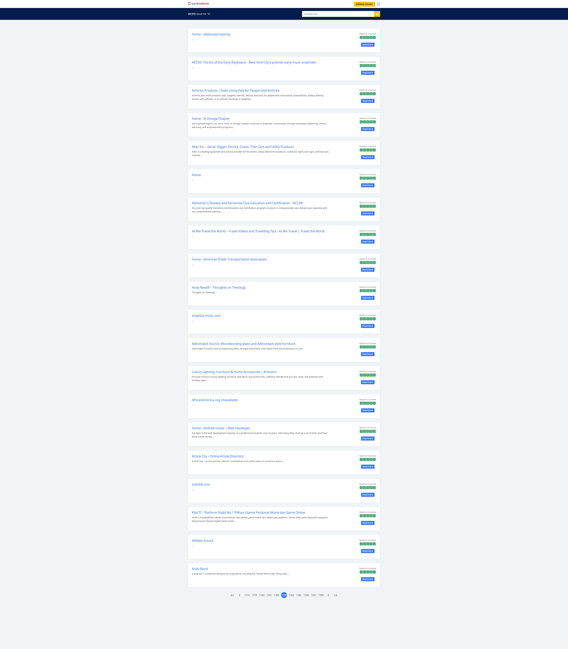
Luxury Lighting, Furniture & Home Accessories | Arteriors (234, 372)
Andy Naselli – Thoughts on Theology (219, 287)
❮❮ (232, 595)
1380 (261, 595)
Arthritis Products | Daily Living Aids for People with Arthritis (236, 90)
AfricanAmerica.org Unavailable (215, 400)
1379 (254, 595)
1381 (269, 595)
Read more (368, 44)
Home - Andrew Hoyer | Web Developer (221, 428)
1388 (321, 595)
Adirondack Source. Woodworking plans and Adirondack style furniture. (244, 344)
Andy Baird (200, 569)
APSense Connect (364, 4)
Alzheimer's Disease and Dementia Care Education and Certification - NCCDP (247, 203)
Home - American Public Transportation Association (229, 259)
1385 (298, 595)
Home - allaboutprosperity (211, 34)
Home (196, 175)
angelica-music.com (206, 315)
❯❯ (336, 595)
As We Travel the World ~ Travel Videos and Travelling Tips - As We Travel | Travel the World (258, 231)
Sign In (378, 4)
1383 (284, 595)
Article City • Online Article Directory (218, 456)
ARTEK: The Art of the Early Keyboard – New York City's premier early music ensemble (254, 62)
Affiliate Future (202, 541)
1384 (291, 595)
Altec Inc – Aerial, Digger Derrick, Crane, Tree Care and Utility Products (243, 147)
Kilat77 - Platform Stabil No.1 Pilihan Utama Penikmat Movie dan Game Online (248, 512)
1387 (313, 595)
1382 (276, 595)
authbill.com (201, 484)
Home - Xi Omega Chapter (211, 119)
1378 (247, 595)
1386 (306, 595)
